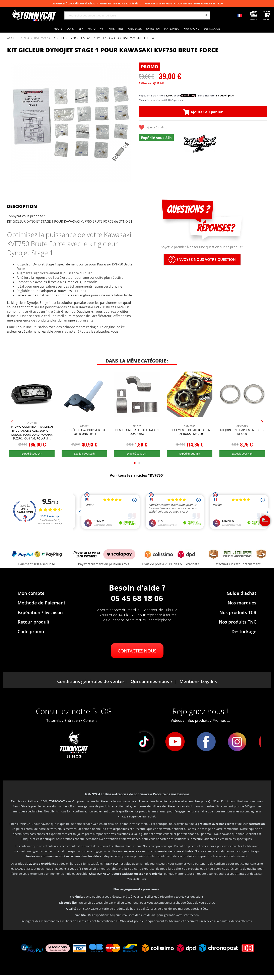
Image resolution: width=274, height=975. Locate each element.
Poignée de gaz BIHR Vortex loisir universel (84, 432)
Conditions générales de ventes (91, 681)
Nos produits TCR (237, 612)
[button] (12, 122)
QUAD (27, 38)
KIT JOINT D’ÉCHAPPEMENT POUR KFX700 (242, 432)
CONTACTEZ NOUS (137, 651)
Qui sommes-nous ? (151, 681)
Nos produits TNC (237, 622)
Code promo (31, 631)
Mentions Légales (198, 681)
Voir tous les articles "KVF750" (137, 475)
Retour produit (34, 622)
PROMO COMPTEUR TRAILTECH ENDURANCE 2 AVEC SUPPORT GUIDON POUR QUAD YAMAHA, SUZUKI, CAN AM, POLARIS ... (32, 432)
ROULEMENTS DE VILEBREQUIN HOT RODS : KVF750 (189, 432)
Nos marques (242, 603)
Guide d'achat (241, 593)
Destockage (243, 631)
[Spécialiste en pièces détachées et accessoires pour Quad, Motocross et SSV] (34, 15)
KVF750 (40, 38)
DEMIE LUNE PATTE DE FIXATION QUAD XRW (137, 432)
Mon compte (31, 593)
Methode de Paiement (41, 603)
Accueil (13, 38)
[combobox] (137, 15)
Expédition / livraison (40, 612)
